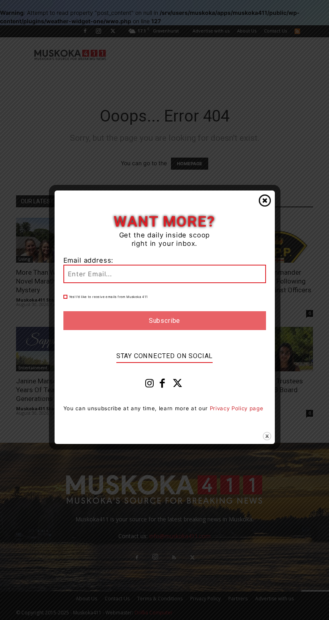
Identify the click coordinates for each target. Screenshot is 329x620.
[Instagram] (149, 385)
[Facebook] (162, 385)
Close (265, 201)
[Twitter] (177, 385)
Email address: (88, 260)
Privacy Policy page (237, 408)
